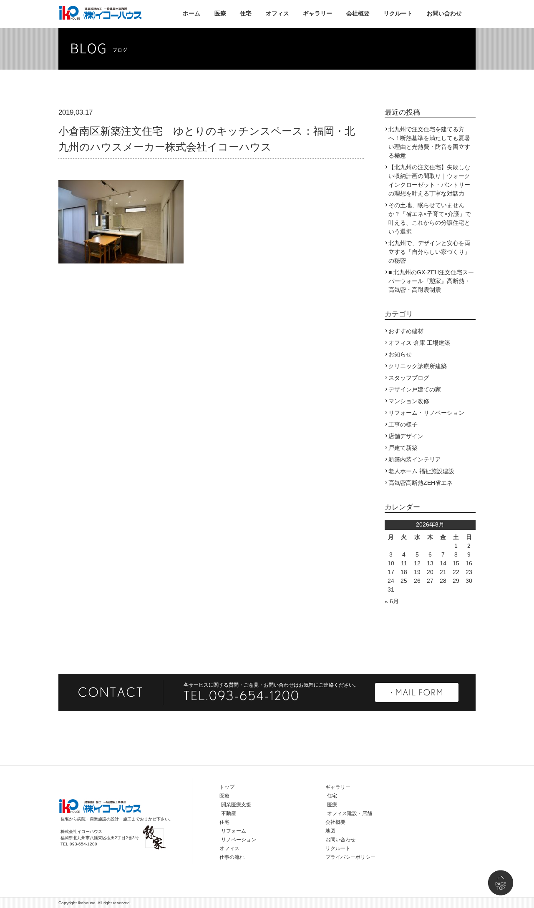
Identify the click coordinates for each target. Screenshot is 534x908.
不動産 (228, 813)
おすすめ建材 (405, 331)
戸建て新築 (403, 447)
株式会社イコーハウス (100, 12)
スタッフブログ (408, 377)
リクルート (398, 13)
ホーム (191, 13)
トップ (226, 787)
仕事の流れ (231, 857)
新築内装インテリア (414, 459)
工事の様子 (403, 424)
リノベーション (238, 840)
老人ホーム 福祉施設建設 (421, 471)
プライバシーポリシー (350, 857)
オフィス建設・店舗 (349, 813)
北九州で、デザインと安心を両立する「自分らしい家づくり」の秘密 (429, 252)
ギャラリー (317, 13)
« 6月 (392, 601)
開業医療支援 (236, 805)
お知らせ (400, 354)
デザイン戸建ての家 (414, 389)
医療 (220, 13)
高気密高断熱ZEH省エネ (420, 482)
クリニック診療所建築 (417, 366)
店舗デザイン (405, 436)
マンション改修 (408, 401)
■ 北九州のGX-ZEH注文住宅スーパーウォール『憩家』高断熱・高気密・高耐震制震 (431, 281)
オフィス (277, 13)
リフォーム (233, 831)
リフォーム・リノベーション (426, 412)
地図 (330, 831)
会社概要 (358, 13)
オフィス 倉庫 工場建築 (419, 342)
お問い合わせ (444, 13)
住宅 (246, 13)
